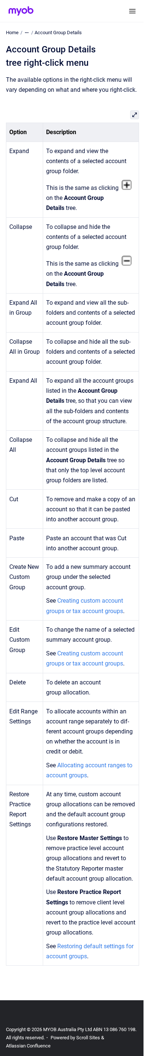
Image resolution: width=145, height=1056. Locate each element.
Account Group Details (58, 32)
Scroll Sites (88, 1037)
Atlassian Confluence (28, 1046)
